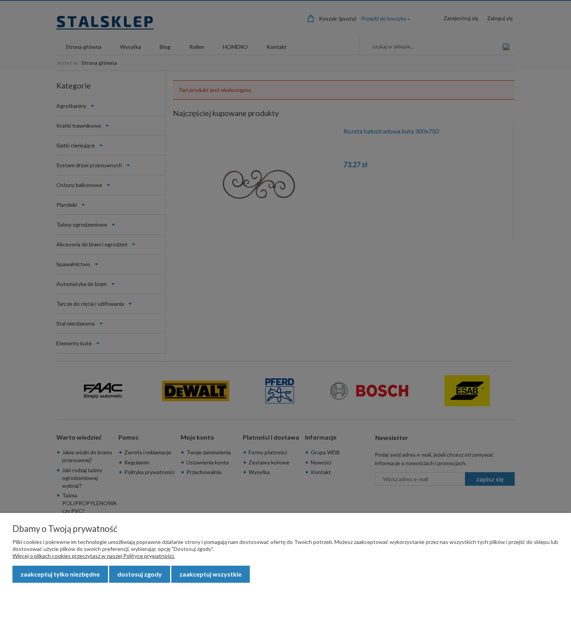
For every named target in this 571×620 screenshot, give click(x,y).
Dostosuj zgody (139, 574)
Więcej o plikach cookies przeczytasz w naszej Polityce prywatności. (93, 555)
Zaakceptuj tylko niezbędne (60, 574)
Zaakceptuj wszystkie (210, 574)
